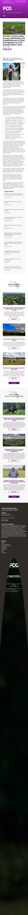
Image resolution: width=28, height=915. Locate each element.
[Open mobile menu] (4, 16)
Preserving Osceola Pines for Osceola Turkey (12, 202)
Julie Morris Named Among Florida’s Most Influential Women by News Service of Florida (13, 243)
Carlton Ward (14, 590)
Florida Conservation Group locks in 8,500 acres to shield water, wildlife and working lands (14, 482)
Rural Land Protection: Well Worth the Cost (13, 226)
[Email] (11, 49)
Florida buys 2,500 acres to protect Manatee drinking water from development (14, 450)
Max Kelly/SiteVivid (14, 591)
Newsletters (18, 12)
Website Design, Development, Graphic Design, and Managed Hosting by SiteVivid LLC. (12, 589)
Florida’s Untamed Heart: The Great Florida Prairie (12, 259)
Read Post (14, 319)
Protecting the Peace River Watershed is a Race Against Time (13, 218)
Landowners (4, 547)
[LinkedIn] (8, 49)
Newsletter (4, 552)
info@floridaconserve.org (8, 2)
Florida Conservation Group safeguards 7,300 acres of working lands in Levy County (14, 419)
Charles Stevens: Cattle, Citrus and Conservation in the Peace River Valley (13, 267)
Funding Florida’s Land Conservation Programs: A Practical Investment (12, 252)
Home (4, 12)
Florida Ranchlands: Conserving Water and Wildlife (13, 210)
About (2, 543)
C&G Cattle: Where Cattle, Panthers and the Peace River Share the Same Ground (13, 194)
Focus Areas (4, 549)
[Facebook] (4, 49)
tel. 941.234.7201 (7, 1)
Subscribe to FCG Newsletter (8, 517)
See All (14, 383)
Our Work (3, 548)
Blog (12, 12)
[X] (6, 49)
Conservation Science (6, 545)
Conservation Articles (17, 306)
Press (8, 12)
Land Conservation (5, 544)
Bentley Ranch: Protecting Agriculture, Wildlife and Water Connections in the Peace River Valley (13, 234)
